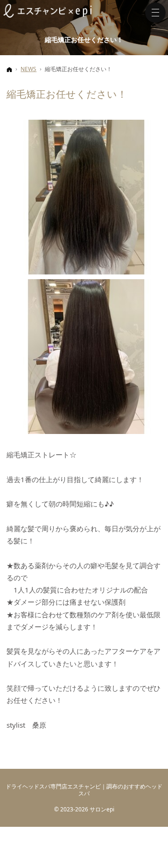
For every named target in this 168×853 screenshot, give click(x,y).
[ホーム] (9, 69)
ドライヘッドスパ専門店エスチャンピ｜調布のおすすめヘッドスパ (84, 789)
